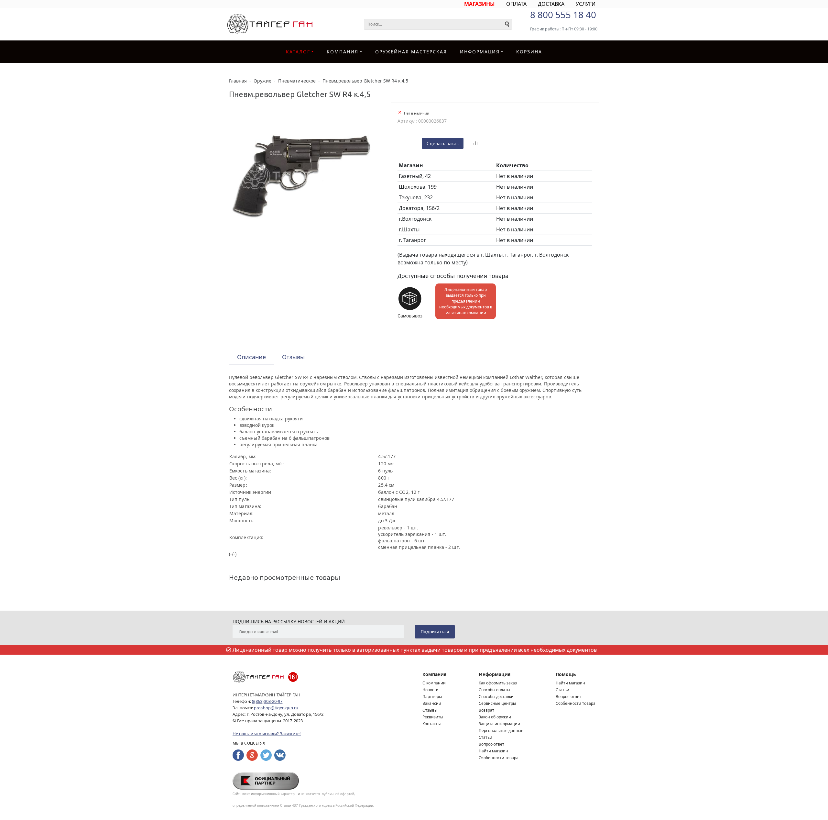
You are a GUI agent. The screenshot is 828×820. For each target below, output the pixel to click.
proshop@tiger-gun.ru (276, 708)
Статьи (485, 737)
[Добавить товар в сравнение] (475, 143)
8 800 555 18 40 (563, 14)
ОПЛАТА (516, 3)
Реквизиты (432, 717)
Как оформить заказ (498, 683)
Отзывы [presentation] (293, 357)
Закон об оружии (495, 717)
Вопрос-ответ (491, 744)
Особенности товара (498, 757)
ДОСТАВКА (551, 3)
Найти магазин (493, 751)
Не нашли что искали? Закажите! (267, 734)
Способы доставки (496, 696)
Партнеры (432, 696)
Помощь (566, 674)
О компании (434, 683)
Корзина (529, 52)
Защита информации (499, 723)
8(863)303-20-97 (267, 701)
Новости (430, 690)
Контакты (431, 723)
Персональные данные (501, 730)
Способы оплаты (494, 690)
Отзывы (429, 710)
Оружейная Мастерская (411, 52)
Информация (494, 674)
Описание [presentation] (251, 357)
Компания (342, 52)
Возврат (486, 710)
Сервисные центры (497, 703)
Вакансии (431, 703)
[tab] (251, 357)
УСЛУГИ (585, 3)
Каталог (298, 52)
